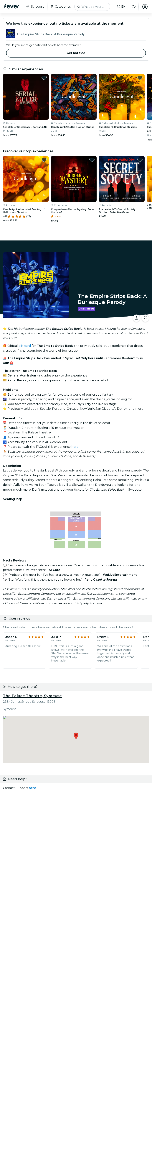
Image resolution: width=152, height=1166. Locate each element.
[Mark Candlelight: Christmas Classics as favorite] (140, 78)
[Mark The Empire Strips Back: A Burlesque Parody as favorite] (145, 318)
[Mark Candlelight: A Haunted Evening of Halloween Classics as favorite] (44, 160)
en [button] (123, 6)
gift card (24, 346)
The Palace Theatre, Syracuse (32, 696)
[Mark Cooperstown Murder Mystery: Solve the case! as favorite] (92, 160)
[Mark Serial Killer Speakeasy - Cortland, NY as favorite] (44, 78)
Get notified (76, 53)
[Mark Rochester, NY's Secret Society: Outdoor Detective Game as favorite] (140, 160)
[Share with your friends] (136, 318)
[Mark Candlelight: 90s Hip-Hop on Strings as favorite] (92, 78)
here (74, 446)
